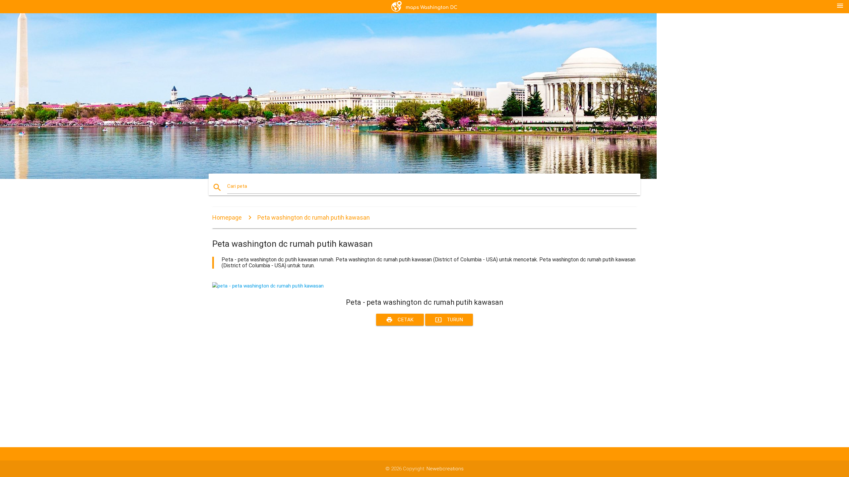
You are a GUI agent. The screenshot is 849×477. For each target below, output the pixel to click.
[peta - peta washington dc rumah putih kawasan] (268, 286)
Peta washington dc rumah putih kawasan (313, 217)
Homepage (227, 217)
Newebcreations (445, 469)
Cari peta (237, 186)
